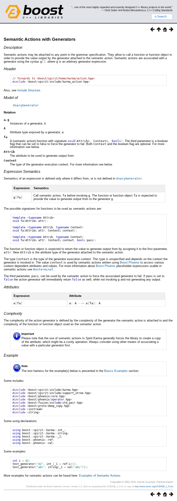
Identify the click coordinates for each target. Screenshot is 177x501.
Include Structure (28, 90)
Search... (163, 16)
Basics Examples (116, 371)
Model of (11, 98)
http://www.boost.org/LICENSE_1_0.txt (154, 486)
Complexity (13, 314)
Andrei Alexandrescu (134, 10)
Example (11, 355)
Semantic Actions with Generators (40, 39)
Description (13, 47)
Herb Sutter (111, 10)
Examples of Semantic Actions (99, 475)
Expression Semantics (22, 172)
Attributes (11, 287)
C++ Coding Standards (160, 10)
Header (10, 69)
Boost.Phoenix (129, 262)
